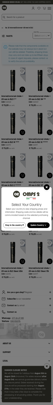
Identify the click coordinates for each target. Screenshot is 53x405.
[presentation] (26, 202)
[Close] (47, 187)
